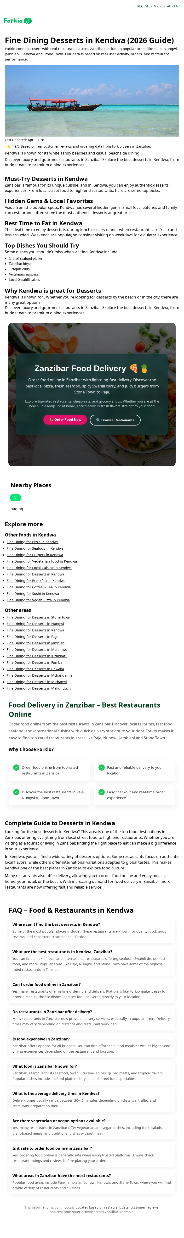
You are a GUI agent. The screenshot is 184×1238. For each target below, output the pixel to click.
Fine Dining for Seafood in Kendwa (35, 548)
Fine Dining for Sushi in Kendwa (33, 593)
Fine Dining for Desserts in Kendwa (35, 574)
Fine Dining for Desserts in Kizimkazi (37, 656)
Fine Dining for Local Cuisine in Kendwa (39, 567)
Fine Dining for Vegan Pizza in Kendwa (38, 600)
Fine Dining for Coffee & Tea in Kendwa (39, 587)
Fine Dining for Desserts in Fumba (34, 662)
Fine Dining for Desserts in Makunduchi (39, 688)
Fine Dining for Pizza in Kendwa (32, 542)
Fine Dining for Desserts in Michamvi (37, 682)
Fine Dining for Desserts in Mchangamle (39, 675)
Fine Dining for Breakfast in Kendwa (36, 580)
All (15, 497)
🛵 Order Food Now (65, 419)
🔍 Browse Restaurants (115, 420)
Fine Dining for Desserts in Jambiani (36, 643)
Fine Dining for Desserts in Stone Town (38, 617)
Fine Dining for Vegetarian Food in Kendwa (42, 561)
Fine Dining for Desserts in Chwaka (35, 669)
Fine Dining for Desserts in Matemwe (37, 649)
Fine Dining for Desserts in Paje (32, 636)
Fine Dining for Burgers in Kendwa (35, 555)
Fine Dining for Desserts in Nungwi (35, 623)
